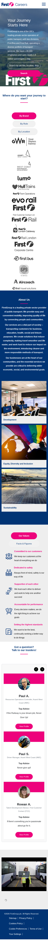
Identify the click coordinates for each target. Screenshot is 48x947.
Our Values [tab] (24, 536)
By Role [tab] (24, 124)
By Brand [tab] (24, 116)
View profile (24, 726)
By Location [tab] (24, 132)
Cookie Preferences (18, 929)
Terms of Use (36, 929)
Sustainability (10, 507)
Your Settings (15, 934)
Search (23, 73)
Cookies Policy (16, 923)
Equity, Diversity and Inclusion (18, 464)
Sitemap (13, 918)
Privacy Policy (25, 918)
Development (9, 420)
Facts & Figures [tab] (24, 544)
